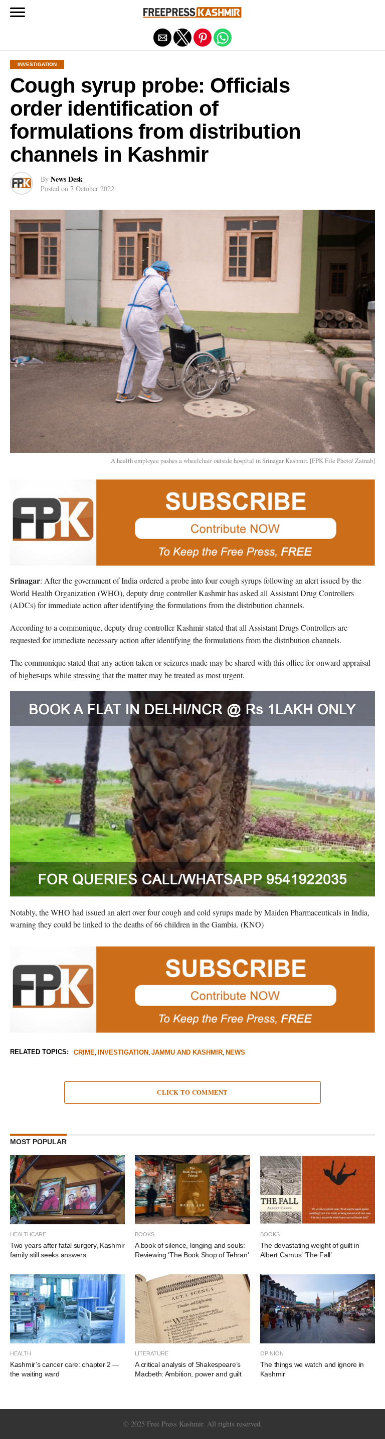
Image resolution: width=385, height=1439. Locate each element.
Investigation (123, 1053)
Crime (84, 1053)
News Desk (67, 179)
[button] (17, 13)
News (235, 1053)
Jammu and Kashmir (187, 1053)
